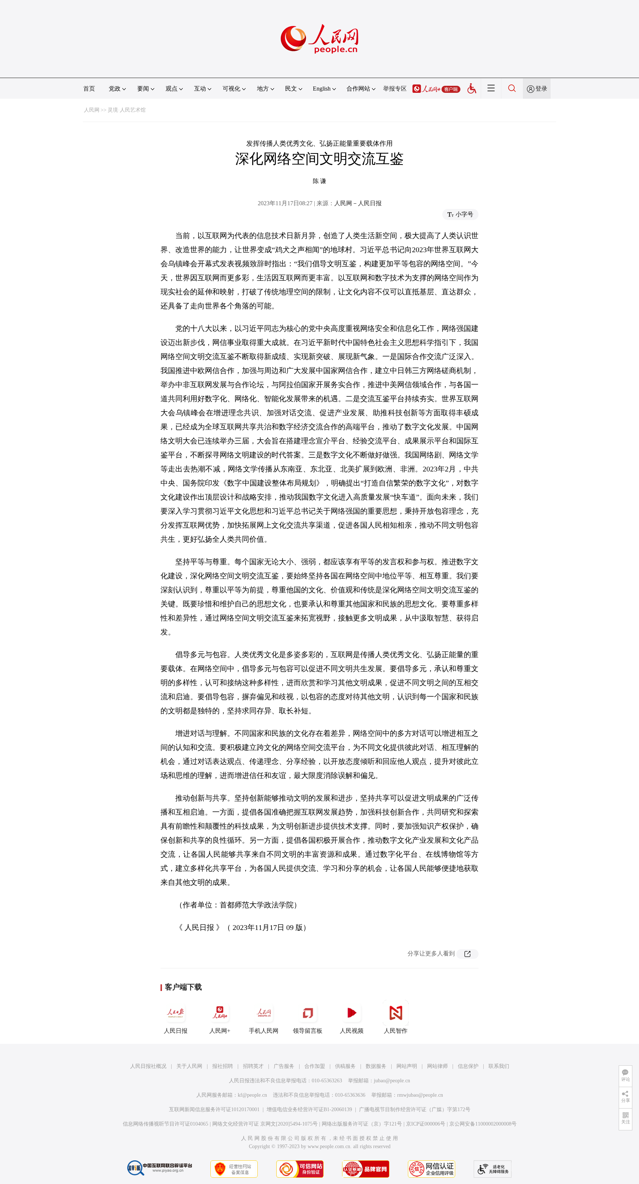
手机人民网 (263, 1031)
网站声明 (406, 1066)
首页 (89, 88)
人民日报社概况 (148, 1066)
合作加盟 (314, 1066)
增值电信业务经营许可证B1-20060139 (309, 1109)
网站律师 (437, 1066)
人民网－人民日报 (358, 203)
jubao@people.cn (392, 1080)
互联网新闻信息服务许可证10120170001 (214, 1109)
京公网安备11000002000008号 (483, 1124)
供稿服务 (345, 1066)
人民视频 (352, 1031)
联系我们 (498, 1066)
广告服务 (284, 1066)
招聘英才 (253, 1066)
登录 (541, 88)
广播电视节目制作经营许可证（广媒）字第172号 (414, 1109)
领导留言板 (307, 1031)
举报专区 (395, 88)
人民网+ (219, 1031)
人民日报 (175, 1031)
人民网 (91, 110)
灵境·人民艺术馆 (127, 110)
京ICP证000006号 (425, 1124)
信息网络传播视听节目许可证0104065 (165, 1124)
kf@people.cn (252, 1095)
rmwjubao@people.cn (420, 1095)
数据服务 (376, 1066)
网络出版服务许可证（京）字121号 (362, 1124)
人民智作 (396, 1031)
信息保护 (468, 1066)
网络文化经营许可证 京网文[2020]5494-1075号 (265, 1124)
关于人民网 (189, 1066)
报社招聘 (222, 1066)
